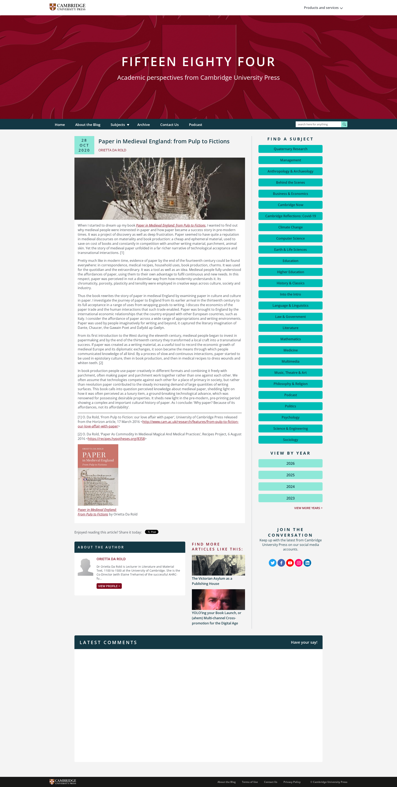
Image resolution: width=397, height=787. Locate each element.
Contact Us (169, 124)
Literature (290, 328)
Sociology (290, 439)
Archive (143, 124)
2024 (290, 486)
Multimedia (290, 361)
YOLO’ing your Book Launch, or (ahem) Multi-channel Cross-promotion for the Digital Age (216, 618)
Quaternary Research (290, 149)
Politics (290, 406)
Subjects (118, 124)
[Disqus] (198, 705)
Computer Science (290, 238)
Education (290, 260)
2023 (290, 498)
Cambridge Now (290, 205)
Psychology (291, 417)
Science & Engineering (290, 428)
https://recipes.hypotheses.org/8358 (116, 438)
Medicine (290, 350)
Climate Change (290, 227)
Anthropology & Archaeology (290, 171)
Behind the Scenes (290, 182)
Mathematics (290, 339)
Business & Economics (290, 193)
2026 (290, 463)
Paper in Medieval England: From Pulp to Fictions (97, 512)
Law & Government (290, 316)
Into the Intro (290, 294)
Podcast (195, 124)
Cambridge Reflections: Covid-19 (290, 216)
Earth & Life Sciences (290, 249)
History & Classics (291, 283)
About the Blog (87, 124)
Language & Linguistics (291, 305)
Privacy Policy (292, 782)
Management (290, 160)
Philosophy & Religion (291, 383)
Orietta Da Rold (111, 559)
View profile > (109, 586)
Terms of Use (250, 782)
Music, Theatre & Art (290, 372)
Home (60, 124)
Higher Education (290, 272)
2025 (290, 474)
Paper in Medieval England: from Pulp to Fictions (171, 225)
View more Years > (308, 508)
